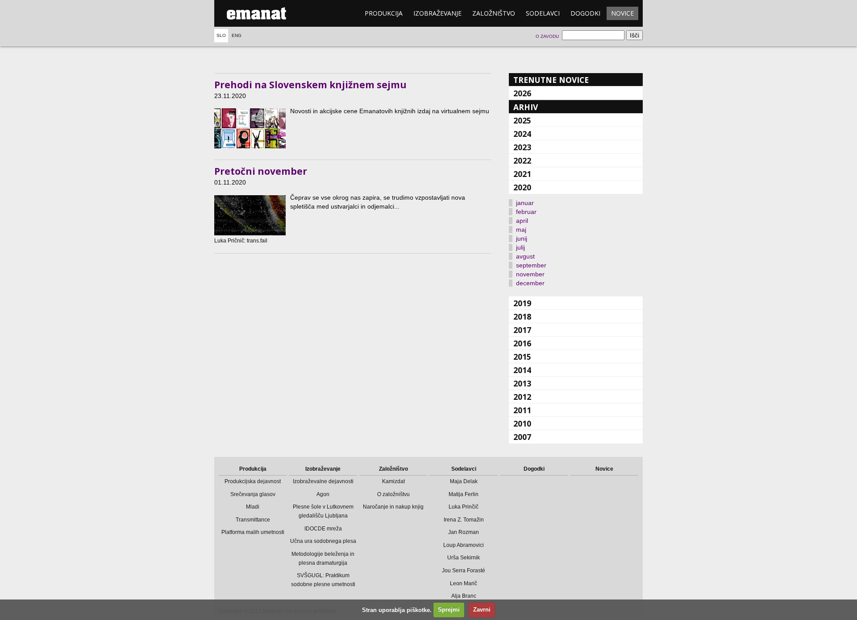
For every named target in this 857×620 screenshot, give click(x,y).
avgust (525, 256)
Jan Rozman (463, 532)
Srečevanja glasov (252, 494)
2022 (522, 160)
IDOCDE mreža (323, 529)
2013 (522, 383)
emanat (256, 13)
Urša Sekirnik (463, 557)
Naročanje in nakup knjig (393, 507)
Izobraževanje (437, 13)
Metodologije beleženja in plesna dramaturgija (322, 558)
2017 (522, 329)
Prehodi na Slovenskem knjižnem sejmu (310, 84)
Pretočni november (260, 171)
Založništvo (493, 13)
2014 (522, 370)
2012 (522, 396)
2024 (522, 133)
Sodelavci (543, 13)
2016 (522, 343)
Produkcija (384, 13)
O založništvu (393, 494)
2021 (522, 173)
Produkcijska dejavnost (253, 481)
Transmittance (253, 520)
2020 (522, 187)
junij (521, 238)
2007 (522, 436)
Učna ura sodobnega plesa (323, 541)
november (530, 274)
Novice (622, 13)
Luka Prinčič (463, 507)
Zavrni (482, 609)
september (531, 265)
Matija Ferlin (463, 494)
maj (521, 229)
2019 (522, 303)
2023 (522, 147)
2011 (522, 410)
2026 (522, 93)
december (530, 283)
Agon (322, 494)
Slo (221, 35)
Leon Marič (463, 583)
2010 (522, 423)
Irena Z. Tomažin (464, 520)
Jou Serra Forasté (463, 570)
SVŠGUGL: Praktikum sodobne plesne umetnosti (323, 579)
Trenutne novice (551, 79)
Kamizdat (393, 481)
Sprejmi (449, 609)
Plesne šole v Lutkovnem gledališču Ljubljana (323, 511)
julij (520, 247)
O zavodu (547, 36)
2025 (522, 120)
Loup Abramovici (463, 545)
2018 (522, 316)
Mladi (252, 507)
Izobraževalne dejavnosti (323, 481)
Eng (236, 35)
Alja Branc (463, 596)
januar (525, 202)
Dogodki (585, 13)
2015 (522, 356)
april (522, 220)
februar (526, 211)
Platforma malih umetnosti (252, 532)
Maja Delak (464, 481)
